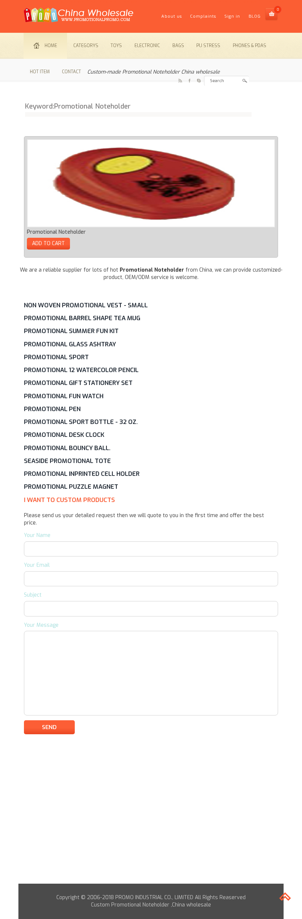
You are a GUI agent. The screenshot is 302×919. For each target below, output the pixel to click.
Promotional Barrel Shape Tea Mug (82, 318)
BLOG (255, 16)
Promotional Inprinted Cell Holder (82, 474)
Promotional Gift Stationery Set (78, 383)
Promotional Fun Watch (63, 396)
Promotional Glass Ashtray (70, 344)
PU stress (208, 46)
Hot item (40, 72)
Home (51, 46)
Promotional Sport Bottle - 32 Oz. (81, 422)
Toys (116, 46)
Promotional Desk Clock (64, 435)
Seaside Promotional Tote (67, 461)
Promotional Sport (56, 357)
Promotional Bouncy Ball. (67, 448)
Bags (178, 46)
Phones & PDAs (249, 46)
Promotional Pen (52, 409)
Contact (71, 72)
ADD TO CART (48, 243)
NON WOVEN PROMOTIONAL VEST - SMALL (86, 305)
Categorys (85, 46)
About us (171, 16)
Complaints (203, 16)
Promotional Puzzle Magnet (71, 487)
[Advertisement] (151, 832)
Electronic (147, 46)
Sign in (232, 16)
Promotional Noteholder (56, 232)
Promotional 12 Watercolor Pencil (81, 370)
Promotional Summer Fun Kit (71, 331)
